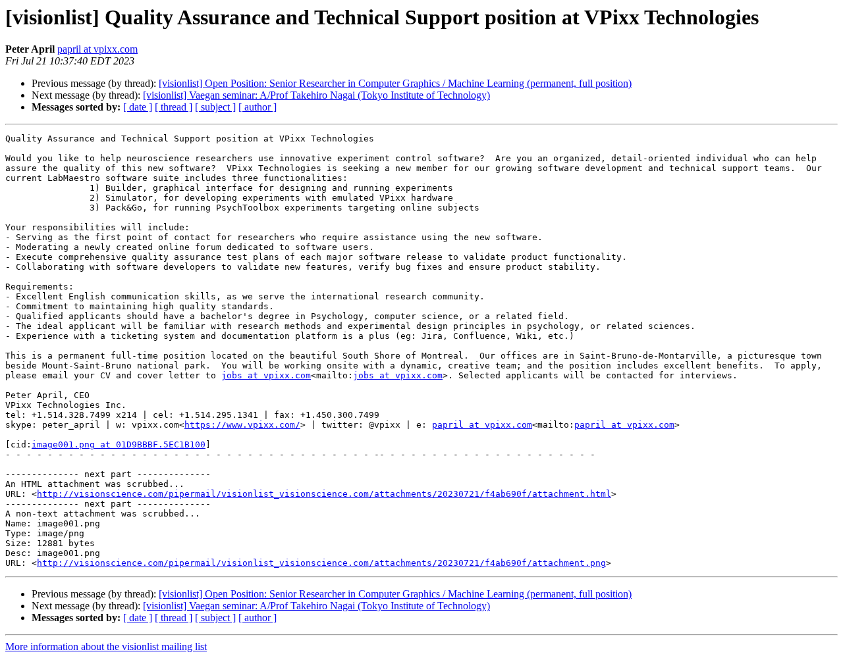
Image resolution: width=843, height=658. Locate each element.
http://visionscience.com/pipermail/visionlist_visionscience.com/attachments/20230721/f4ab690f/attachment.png (321, 563)
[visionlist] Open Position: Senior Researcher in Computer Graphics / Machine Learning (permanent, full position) (395, 83)
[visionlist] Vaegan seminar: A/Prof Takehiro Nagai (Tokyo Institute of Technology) (316, 95)
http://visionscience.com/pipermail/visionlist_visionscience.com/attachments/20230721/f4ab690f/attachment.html (324, 494)
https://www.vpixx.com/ (242, 425)
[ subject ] (215, 107)
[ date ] (137, 107)
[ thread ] (173, 107)
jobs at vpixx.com (266, 375)
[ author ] (257, 107)
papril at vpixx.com (97, 49)
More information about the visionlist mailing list (106, 646)
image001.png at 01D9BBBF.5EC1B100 (118, 444)
